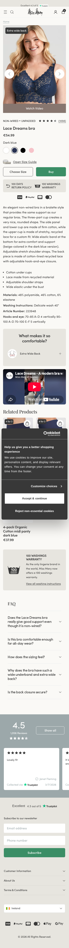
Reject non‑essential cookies (34, 511)
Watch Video (34, 108)
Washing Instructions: (18, 305)
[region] (34, 769)
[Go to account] (55, 12)
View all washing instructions (43, 583)
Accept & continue (34, 498)
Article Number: (14, 311)
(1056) (62, 121)
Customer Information (17, 871)
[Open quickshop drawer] (27, 423)
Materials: (10, 295)
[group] (31, 769)
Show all (50, 730)
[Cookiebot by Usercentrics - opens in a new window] (49, 433)
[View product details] (18, 532)
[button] (6, 150)
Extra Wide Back (30, 353)
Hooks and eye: (14, 317)
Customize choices (44, 486)
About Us (9, 880)
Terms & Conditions (15, 890)
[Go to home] (35, 12)
